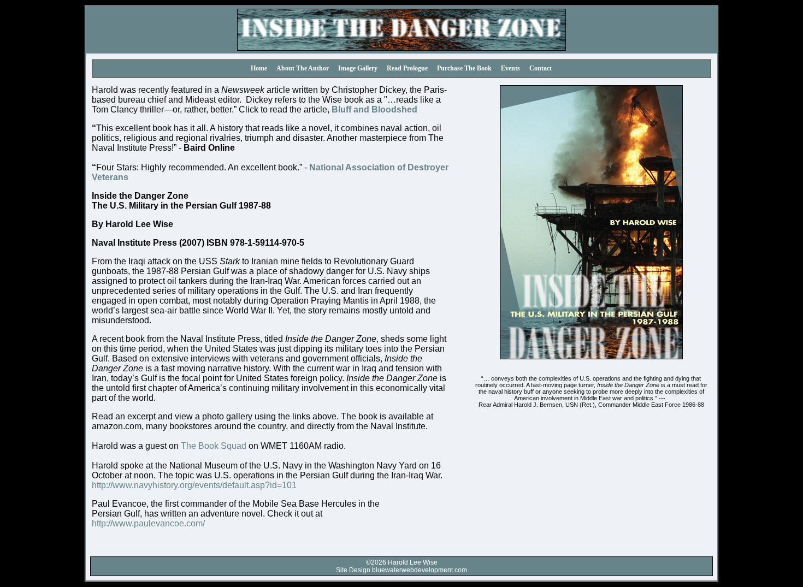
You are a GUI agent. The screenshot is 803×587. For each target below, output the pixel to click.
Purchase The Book (464, 68)
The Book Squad (213, 445)
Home (259, 68)
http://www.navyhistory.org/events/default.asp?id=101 (194, 485)
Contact (540, 68)
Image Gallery (357, 68)
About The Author (302, 68)
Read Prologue (407, 68)
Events (510, 68)
